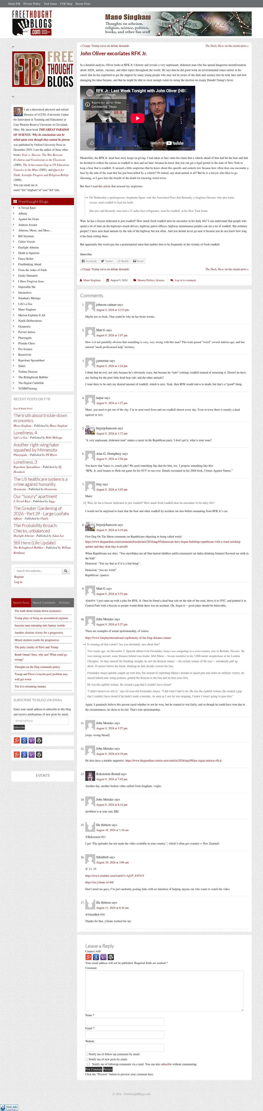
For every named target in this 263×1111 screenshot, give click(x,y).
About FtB (14, 4)
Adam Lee (58, 536)
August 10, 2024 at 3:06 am (112, 862)
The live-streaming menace (30, 686)
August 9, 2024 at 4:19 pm (111, 530)
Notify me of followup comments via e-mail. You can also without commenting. (144, 1064)
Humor (141, 280)
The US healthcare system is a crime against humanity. (40, 481)
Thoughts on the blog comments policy (37, 667)
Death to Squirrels (28, 253)
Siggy (52, 501)
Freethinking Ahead (29, 264)
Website (89, 1041)
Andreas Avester (27, 225)
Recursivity (24, 354)
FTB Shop (66, 4)
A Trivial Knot (27, 208)
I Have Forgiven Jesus (31, 281)
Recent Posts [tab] (21, 602)
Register (19, 577)
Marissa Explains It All (31, 315)
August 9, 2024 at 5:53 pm (111, 594)
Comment (91, 968)
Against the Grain (28, 219)
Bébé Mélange (54, 437)
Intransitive (24, 292)
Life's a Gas (25, 304)
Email (90, 1028)
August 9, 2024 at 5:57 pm (111, 624)
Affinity (22, 213)
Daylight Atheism (28, 247)
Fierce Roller (25, 259)
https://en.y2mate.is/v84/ (99, 882)
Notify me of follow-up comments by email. (114, 1054)
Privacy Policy (31, 4)
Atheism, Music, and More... (35, 230)
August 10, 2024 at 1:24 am (112, 830)
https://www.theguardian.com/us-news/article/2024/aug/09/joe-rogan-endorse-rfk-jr (173, 760)
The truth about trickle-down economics (38, 611)
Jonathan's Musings (29, 298)
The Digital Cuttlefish (31, 383)
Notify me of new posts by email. (108, 1059)
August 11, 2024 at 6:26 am (112, 908)
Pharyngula (24, 338)
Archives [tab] (64, 602)
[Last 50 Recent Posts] (23, 408)
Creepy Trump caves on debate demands (105, 46)
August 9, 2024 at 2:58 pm (111, 459)
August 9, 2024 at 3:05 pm (111, 489)
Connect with (93, 951)
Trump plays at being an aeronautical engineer (41, 618)
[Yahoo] (31, 740)
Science (160, 280)
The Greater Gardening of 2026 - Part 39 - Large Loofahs (41, 511)
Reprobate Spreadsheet (31, 360)
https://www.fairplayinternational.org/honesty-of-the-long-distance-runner (128, 638)
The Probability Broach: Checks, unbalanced (35, 528)
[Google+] (17, 740)
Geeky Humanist (28, 275)
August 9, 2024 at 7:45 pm (111, 779)
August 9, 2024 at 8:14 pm (111, 805)
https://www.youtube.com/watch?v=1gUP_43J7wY (114, 876)
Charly (44, 518)
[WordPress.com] (39, 740)
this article (104, 186)
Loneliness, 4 (25, 432)
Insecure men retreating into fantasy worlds (40, 625)
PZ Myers (51, 455)
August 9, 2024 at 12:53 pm (112, 310)
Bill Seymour (26, 236)
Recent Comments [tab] (44, 602)
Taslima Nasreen (27, 371)
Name (89, 1015)
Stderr (21, 366)
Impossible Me (26, 287)
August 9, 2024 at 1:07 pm (111, 335)
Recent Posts (83, 4)
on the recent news (225, 46)
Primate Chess (26, 343)
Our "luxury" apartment (35, 496)
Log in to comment (185, 280)
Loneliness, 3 (25, 461)
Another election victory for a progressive (39, 632)
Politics (150, 280)
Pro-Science (25, 349)
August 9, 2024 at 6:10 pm (111, 754)
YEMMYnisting (27, 388)
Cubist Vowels (26, 242)
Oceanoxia (24, 326)
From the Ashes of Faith (32, 270)
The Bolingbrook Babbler (33, 377)
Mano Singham (27, 309)
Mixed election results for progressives (37, 640)
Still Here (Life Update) (35, 542)
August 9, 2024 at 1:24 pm (111, 366)
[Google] (24, 740)
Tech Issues (50, 4)
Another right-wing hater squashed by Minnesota (36, 447)
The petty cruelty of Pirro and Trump (36, 647)
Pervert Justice (26, 332)
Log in (18, 582)
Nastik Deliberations (30, 321)
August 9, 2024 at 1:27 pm (111, 403)
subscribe (166, 1064)
